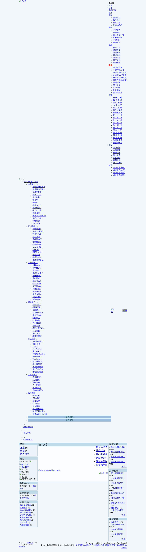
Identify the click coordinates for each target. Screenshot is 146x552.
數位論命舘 (117, 67)
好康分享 (36, 380)
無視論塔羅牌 (39, 216)
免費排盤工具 (118, 70)
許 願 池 (117, 125)
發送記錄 (116, 57)
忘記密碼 (112, 10)
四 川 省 (117, 115)
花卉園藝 (36, 331)
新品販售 (36, 382)
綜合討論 (23, 508)
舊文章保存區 (25, 505)
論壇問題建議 (39, 411)
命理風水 (33, 184)
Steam (35, 347)
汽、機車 (37, 323)
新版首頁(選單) (119, 173)
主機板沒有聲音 (117, 510)
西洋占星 (36, 213)
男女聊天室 (117, 143)
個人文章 (27, 433)
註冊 (110, 8)
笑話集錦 (37, 299)
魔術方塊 (36, 333)
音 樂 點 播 (117, 135)
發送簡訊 (116, 52)
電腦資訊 (33, 226)
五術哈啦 (37, 223)
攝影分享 (37, 291)
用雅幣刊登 (117, 37)
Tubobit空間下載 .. (118, 447)
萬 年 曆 (117, 128)
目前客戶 (116, 43)
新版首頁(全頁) (119, 168)
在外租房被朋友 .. (118, 457)
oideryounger (28, 427)
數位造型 (36, 401)
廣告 (110, 27)
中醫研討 (36, 221)
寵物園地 (36, 326)
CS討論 (36, 344)
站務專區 (33, 393)
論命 (110, 65)
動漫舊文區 (28, 440)
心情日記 (36, 403)
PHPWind (30, 543)
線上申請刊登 (118, 35)
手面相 (35, 202)
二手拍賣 (37, 385)
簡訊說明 (116, 47)
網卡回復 (114, 508)
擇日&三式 (38, 210)
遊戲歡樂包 (38, 341)
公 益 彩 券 (117, 108)
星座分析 (116, 85)
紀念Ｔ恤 (116, 23)
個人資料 (25, 453)
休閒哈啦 (37, 265)
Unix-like (36, 250)
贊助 (110, 15)
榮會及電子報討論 (40, 414)
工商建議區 (38, 390)
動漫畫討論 (38, 312)
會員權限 (116, 153)
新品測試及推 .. (26, 510)
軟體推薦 (37, 242)
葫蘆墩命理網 (39, 189)
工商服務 (32, 375)
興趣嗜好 (33, 302)
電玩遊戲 (33, 339)
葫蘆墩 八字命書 (119, 75)
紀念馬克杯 (117, 25)
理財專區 (36, 318)
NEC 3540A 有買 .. (118, 498)
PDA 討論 (36, 237)
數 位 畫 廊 (117, 103)
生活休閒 (33, 263)
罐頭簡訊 (116, 63)
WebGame (37, 359)
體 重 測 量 (117, 133)
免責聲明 (79, 545)
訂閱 (125, 310)
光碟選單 (114, 522)
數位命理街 (117, 93)
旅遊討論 (37, 286)
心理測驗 (37, 320)
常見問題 (116, 158)
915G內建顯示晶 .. (118, 493)
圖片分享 (37, 294)
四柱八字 (37, 195)
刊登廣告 (116, 30)
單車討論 (37, 281)
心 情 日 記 (117, 105)
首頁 (110, 165)
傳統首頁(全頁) (119, 170)
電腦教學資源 (38, 260)
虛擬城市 (37, 377)
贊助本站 (116, 18)
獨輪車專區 (37, 336)
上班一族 (37, 270)
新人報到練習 (38, 409)
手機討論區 (37, 239)
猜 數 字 (117, 118)
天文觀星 (37, 289)
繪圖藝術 (37, 307)
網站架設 (37, 257)
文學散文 (37, 305)
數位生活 (37, 234)
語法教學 (116, 155)
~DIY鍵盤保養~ (117, 488)
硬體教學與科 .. (26, 515)
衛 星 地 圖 (117, 138)
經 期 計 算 (117, 130)
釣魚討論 (37, 284)
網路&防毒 (38, 252)
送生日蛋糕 (117, 110)
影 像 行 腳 (117, 97)
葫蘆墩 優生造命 (119, 72)
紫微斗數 (37, 197)
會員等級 (116, 150)
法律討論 (23, 522)
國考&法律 (38, 273)
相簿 (22, 450)
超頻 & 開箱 (38, 231)
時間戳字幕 (117, 140)
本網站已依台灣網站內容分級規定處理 (99, 545)
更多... (123, 467)
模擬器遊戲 (38, 372)
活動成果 (36, 398)
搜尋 (110, 13)
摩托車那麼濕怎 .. (118, 452)
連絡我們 (120, 545)
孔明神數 (116, 88)
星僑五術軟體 (39, 187)
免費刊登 (116, 40)
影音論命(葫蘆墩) (120, 77)
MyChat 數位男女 (31, 182)
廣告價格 (116, 32)
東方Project (37, 351)
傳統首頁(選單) (119, 175)
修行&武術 (38, 218)
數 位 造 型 (117, 100)
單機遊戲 (37, 356)
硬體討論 (37, 229)
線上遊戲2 (37, 364)
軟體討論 (37, 244)
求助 (110, 145)
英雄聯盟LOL (39, 354)
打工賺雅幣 (117, 163)
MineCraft (37, 349)
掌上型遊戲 (38, 369)
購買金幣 (116, 50)
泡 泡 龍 (117, 123)
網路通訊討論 (25, 513)
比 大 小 (117, 120)
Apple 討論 (37, 247)
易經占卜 (37, 205)
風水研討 (37, 208)
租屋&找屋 (37, 388)
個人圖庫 (36, 406)
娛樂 (110, 95)
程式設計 (36, 255)
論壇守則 (116, 148)
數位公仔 (116, 20)
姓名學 (35, 200)
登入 (110, 5)
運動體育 (37, 278)
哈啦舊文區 (24, 525)
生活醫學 (37, 276)
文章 (22, 447)
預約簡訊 (116, 55)
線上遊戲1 (37, 361)
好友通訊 (116, 60)
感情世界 (37, 268)
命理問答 (37, 192)
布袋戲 (36, 310)
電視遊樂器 (38, 367)
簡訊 (110, 45)
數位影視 (37, 297)
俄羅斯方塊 (117, 113)
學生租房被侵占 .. (118, 462)
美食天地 (37, 315)
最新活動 (116, 160)
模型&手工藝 (38, 328)
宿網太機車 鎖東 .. (118, 524)
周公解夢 (116, 90)
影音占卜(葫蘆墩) (120, 80)
